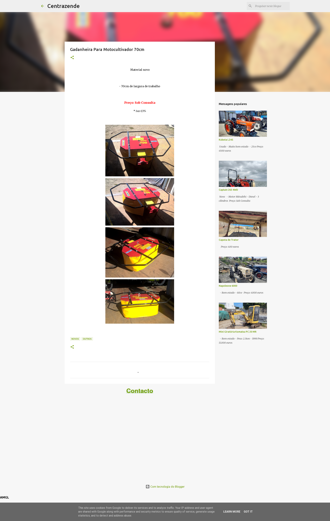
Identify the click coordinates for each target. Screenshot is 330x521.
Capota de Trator (229, 239)
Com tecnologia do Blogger (167, 486)
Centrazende (63, 6)
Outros (87, 339)
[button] (72, 57)
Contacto (139, 390)
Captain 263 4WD (228, 189)
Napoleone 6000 (228, 285)
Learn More (231, 511)
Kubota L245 (226, 139)
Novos (75, 339)
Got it (248, 511)
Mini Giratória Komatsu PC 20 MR (237, 331)
